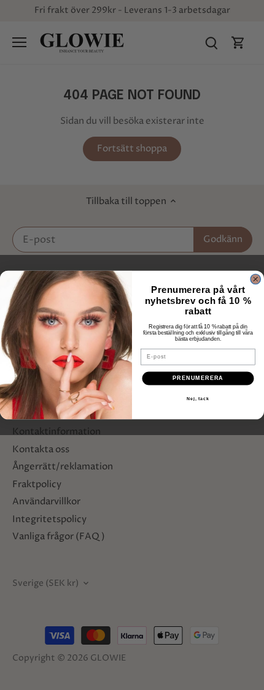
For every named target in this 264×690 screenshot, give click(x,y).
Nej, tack (198, 398)
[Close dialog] (255, 279)
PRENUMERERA (198, 378)
